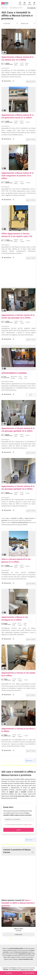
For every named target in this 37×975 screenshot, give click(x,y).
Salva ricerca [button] (29, 973)
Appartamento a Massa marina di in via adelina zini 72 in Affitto (17, 58)
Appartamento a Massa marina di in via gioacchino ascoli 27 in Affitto (17, 116)
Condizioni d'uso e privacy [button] (27, 969)
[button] (20, 3)
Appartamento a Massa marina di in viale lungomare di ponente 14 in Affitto (17, 175)
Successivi (29, 760)
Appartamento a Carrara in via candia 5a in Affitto (18, 674)
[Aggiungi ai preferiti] (14, 81)
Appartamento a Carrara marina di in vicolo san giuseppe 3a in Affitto (18, 316)
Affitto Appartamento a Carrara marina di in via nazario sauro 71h (16, 235)
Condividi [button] (32, 8)
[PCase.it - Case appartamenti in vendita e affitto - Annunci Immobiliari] (5, 3)
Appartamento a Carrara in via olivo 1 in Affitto (18, 730)
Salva (18, 830)
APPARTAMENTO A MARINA (14, 373)
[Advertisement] (18, 273)
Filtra (9, 973)
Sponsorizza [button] (7, 81)
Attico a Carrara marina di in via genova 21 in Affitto (15, 560)
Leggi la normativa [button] (27, 824)
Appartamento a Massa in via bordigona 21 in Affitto (14, 618)
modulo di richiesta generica (19, 522)
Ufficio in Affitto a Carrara (18, 931)
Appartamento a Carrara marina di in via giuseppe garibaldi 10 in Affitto (18, 429)
